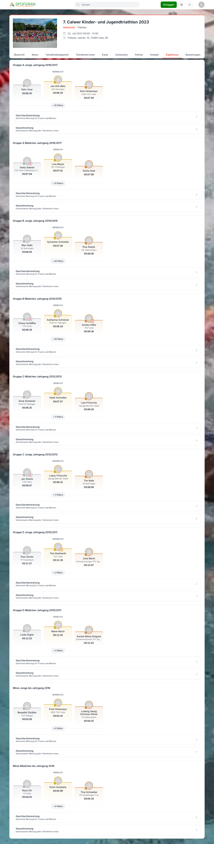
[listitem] (107, 116)
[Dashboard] (181, 5)
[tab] (19, 54)
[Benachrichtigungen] (189, 5)
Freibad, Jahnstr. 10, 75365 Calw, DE (88, 37)
